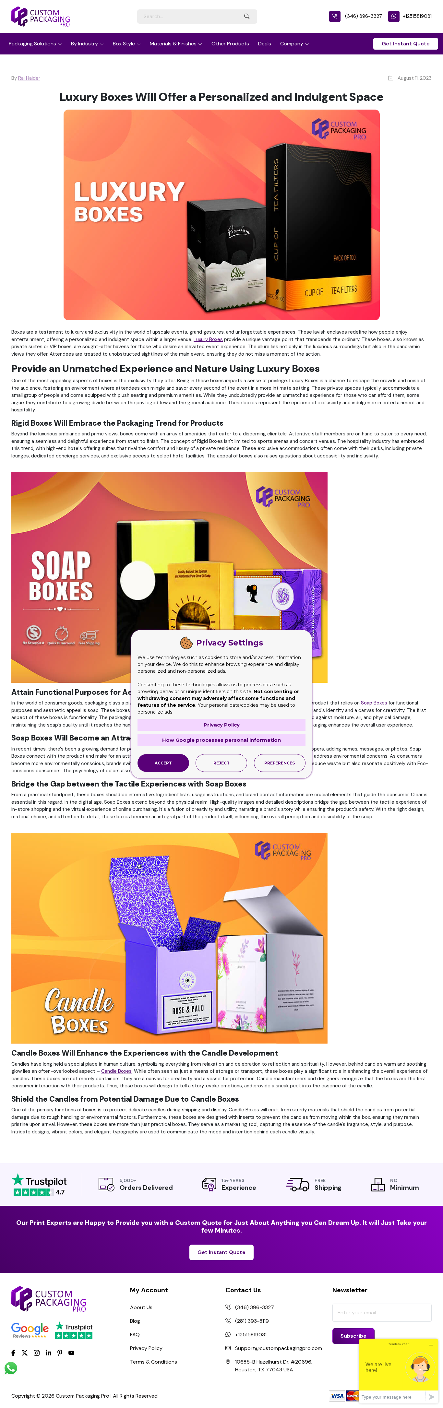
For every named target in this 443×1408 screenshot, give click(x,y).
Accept (163, 763)
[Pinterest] (59, 1352)
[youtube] (71, 1353)
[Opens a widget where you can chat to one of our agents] (398, 1371)
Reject (221, 763)
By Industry (84, 43)
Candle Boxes (116, 1071)
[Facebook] (13, 1352)
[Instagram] (37, 1353)
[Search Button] (246, 16)
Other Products (230, 43)
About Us (141, 1307)
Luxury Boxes (208, 339)
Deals (264, 43)
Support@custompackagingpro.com (278, 1348)
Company (291, 43)
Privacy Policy (146, 1348)
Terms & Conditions (153, 1361)
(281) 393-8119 (252, 1321)
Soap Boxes (374, 703)
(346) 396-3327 (363, 16)
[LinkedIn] (49, 1352)
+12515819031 (417, 16)
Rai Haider (29, 78)
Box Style (124, 43)
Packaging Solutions (32, 43)
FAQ (135, 1334)
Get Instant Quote (406, 43)
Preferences (279, 763)
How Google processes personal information (221, 740)
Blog (135, 1321)
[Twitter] (25, 1353)
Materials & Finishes (173, 43)
